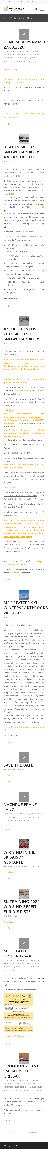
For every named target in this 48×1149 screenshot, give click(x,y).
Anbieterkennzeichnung (29, 2)
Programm (16, 572)
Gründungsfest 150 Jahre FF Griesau (21, 1071)
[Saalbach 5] (24, 844)
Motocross (8, 58)
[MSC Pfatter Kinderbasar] (24, 943)
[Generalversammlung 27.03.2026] (24, 34)
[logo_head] (20, 9)
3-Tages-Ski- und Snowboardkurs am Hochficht (22, 152)
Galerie (22, 51)
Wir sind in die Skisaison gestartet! (19, 857)
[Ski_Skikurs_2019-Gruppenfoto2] (24, 321)
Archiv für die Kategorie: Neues (18, 18)
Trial (20, 61)
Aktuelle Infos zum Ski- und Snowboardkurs (22, 334)
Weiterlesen (9, 775)
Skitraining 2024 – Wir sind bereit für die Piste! (23, 906)
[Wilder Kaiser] (24, 595)
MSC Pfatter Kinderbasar (17, 953)
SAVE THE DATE (18, 765)
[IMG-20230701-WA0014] (24, 1058)
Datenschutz (13, 2)
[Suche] (34, 9)
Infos (19, 55)
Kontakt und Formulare (32, 55)
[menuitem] (13, 2)
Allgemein (8, 51)
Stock (14, 1090)
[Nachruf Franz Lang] (24, 797)
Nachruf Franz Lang (20, 807)
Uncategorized (29, 61)
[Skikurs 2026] (24, 139)
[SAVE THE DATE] (24, 757)
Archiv (15, 51)
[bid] (24, 894)
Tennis (15, 61)
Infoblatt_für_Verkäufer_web (16, 1036)
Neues (16, 58)
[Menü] (40, 9)
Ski (10, 61)
